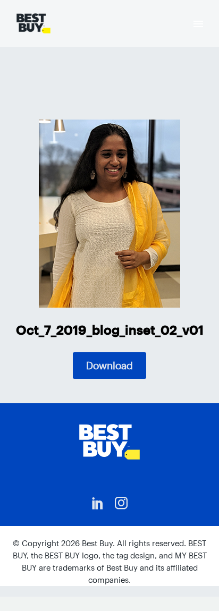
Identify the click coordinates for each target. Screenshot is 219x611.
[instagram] (121, 503)
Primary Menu (198, 24)
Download (109, 365)
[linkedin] (97, 503)
